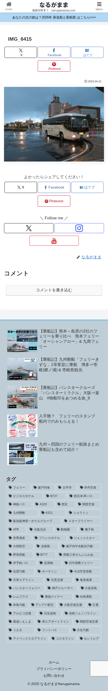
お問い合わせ (54, 675)
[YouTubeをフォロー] (54, 241)
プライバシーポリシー (54, 669)
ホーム (54, 662)
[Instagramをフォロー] (79, 228)
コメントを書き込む (54, 290)
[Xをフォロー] (28, 228)
